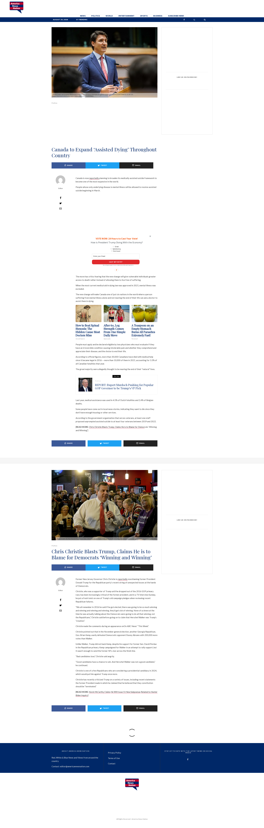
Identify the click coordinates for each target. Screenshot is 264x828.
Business (157, 16)
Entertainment (126, 16)
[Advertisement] (104, 129)
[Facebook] (184, 20)
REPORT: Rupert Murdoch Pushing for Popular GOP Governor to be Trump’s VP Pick (124, 386)
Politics (95, 16)
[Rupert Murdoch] (85, 384)
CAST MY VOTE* (116, 262)
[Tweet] (60, 203)
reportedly (94, 178)
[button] (116, 238)
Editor (60, 188)
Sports (144, 16)
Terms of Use (114, 758)
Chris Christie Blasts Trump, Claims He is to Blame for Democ (117, 427)
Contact (111, 763)
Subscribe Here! (176, 16)
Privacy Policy (114, 752)
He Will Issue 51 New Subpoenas (126, 692)
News (83, 16)
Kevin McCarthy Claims (99, 692)
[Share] (60, 198)
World (109, 16)
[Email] (60, 208)
